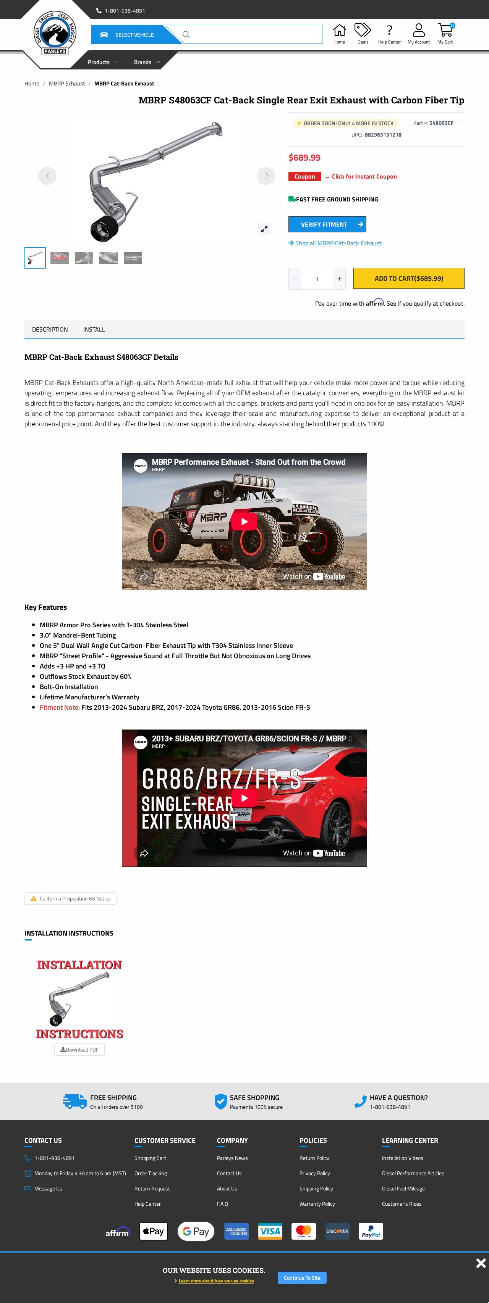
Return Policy (314, 1158)
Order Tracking (150, 1173)
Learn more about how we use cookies (216, 1280)
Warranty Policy (317, 1204)
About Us (227, 1188)
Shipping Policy (316, 1188)
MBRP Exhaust (67, 83)
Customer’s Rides (402, 1204)
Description (50, 329)
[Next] (266, 176)
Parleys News (232, 1158)
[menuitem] (103, 59)
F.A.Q (222, 1204)
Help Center (147, 1204)
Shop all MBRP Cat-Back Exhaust (338, 243)
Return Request (152, 1188)
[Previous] (47, 176)
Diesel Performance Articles (413, 1173)
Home (31, 83)
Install (94, 329)
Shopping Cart (150, 1158)
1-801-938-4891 (125, 10)
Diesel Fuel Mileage (403, 1188)
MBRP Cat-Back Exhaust (124, 83)
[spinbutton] (317, 278)
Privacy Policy (315, 1173)
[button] (117, 34)
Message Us (48, 1188)
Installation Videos (402, 1158)
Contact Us (229, 1173)
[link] (31, 83)
